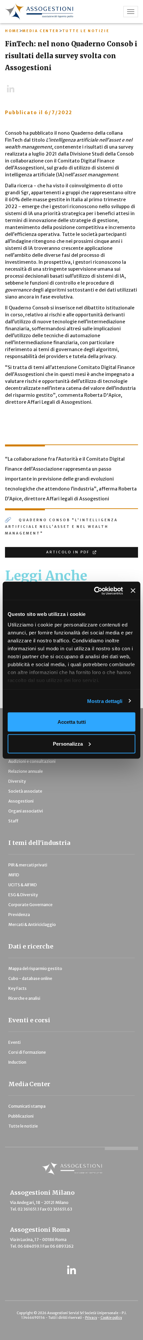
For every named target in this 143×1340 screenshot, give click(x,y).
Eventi (14, 1042)
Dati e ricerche (30, 946)
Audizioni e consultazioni (32, 761)
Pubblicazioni (21, 1116)
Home (12, 31)
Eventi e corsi (29, 1020)
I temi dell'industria (39, 843)
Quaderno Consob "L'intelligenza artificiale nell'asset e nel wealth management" (61, 526)
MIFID (13, 874)
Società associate (25, 791)
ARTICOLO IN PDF (68, 552)
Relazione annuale (25, 771)
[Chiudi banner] (133, 590)
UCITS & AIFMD (22, 884)
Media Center (40, 31)
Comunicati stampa (27, 1106)
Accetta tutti (72, 722)
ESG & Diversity (23, 894)
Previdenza (19, 914)
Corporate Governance (30, 904)
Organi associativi (25, 811)
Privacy (91, 1318)
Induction (17, 1062)
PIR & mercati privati (27, 864)
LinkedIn (13, 89)
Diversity (17, 781)
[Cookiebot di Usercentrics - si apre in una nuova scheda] (94, 590)
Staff (13, 820)
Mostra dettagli (105, 701)
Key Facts (17, 988)
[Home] (53, 11)
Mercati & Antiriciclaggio (32, 924)
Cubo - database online (30, 978)
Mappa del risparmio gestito (35, 968)
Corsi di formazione (27, 1052)
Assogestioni (21, 801)
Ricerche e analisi (24, 998)
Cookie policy (111, 1318)
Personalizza (68, 743)
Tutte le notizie (85, 31)
